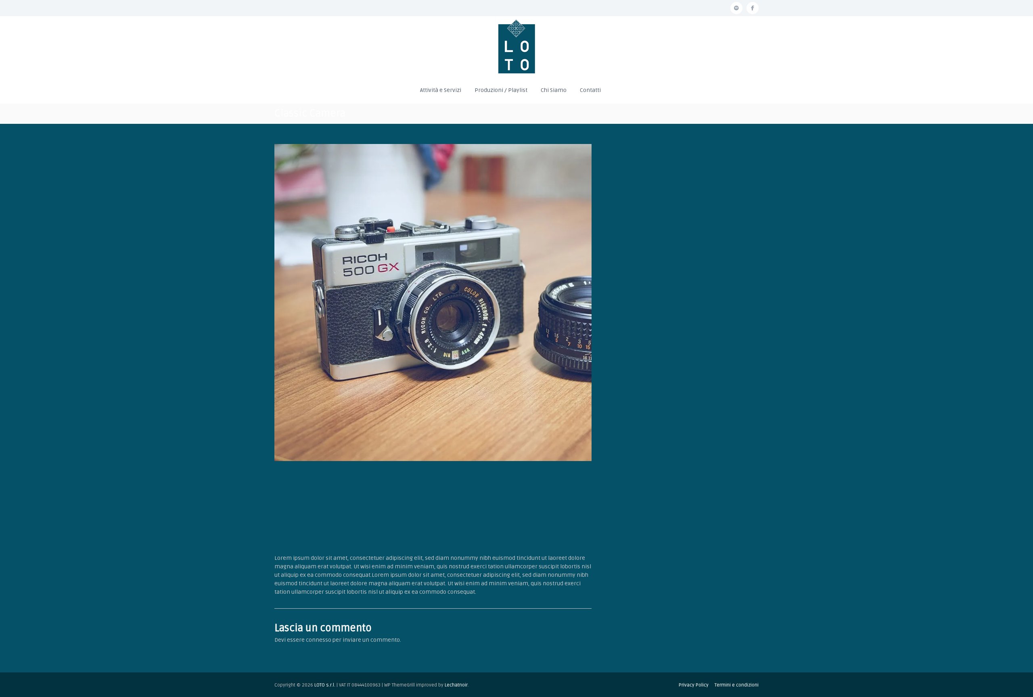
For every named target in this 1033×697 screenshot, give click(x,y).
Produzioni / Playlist (501, 90)
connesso (318, 639)
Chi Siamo (554, 90)
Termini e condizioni (737, 685)
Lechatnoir (456, 685)
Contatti (590, 90)
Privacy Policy (694, 685)
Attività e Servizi (440, 90)
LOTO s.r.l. (324, 685)
